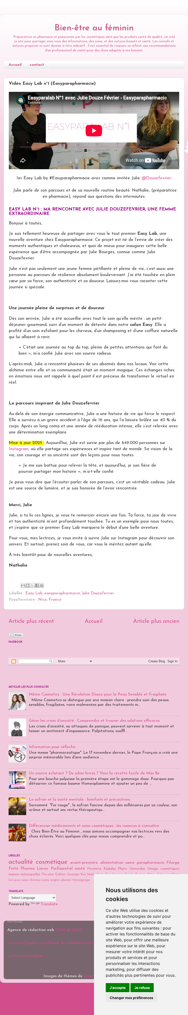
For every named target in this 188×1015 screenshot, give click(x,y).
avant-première (84, 863)
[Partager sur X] (32, 585)
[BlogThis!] (27, 585)
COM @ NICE (68, 930)
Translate (49, 904)
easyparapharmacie (62, 593)
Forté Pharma (22, 869)
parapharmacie (150, 863)
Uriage (152, 869)
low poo (14, 880)
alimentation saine (117, 863)
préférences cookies (25, 956)
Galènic (60, 874)
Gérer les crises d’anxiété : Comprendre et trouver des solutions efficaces (94, 721)
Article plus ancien (156, 621)
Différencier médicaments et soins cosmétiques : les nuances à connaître (94, 826)
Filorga (172, 863)
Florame (48, 874)
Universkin (137, 869)
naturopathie (30, 874)
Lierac (42, 869)
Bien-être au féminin (94, 28)
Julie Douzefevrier (98, 593)
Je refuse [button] (142, 988)
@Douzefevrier (156, 178)
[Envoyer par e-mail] (23, 585)
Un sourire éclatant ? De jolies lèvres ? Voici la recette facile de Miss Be (94, 773)
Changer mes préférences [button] (131, 998)
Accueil (15, 65)
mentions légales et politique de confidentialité (50, 943)
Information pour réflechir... (53, 747)
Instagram (18, 449)
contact (37, 65)
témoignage (81, 880)
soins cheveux (31, 880)
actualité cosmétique (38, 862)
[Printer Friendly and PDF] (16, 637)
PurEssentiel (62, 869)
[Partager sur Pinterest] (41, 585)
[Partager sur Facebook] (37, 585)
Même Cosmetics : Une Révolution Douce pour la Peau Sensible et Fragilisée (97, 694)
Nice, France (49, 600)
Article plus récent (31, 621)
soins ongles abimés (56, 880)
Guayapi (73, 874)
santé (80, 869)
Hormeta (94, 869)
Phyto (122, 869)
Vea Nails (87, 874)
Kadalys (110, 869)
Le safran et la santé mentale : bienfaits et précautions (79, 800)
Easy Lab (33, 593)
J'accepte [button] (118, 988)
